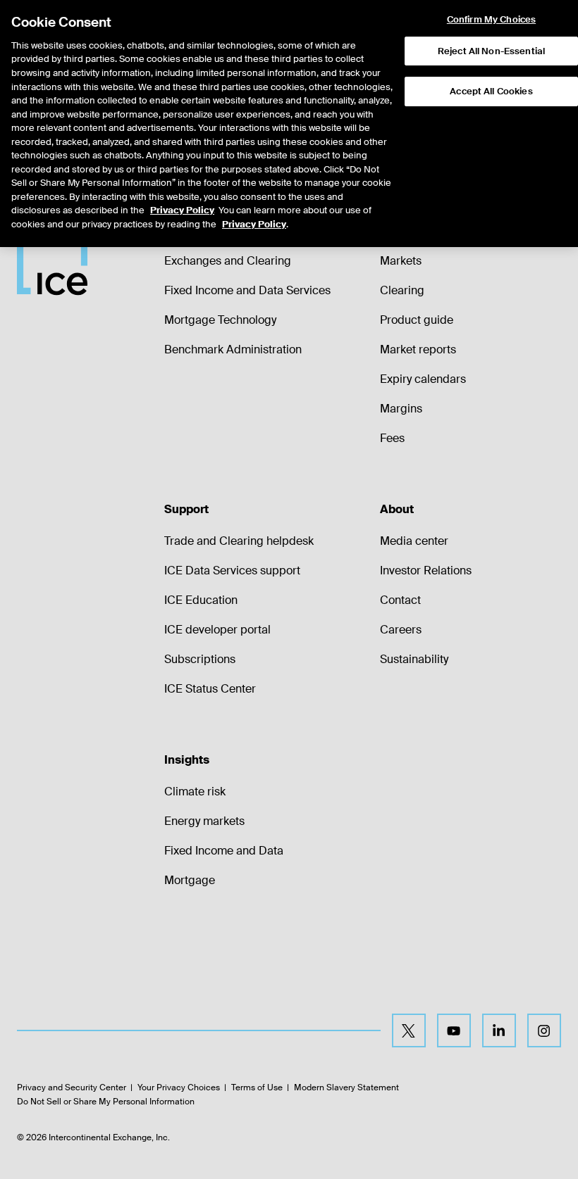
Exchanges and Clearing (227, 260)
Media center (414, 541)
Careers (401, 629)
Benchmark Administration (233, 349)
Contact (400, 600)
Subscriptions (199, 659)
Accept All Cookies (491, 91)
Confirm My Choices (491, 19)
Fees (392, 438)
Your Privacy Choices (178, 1087)
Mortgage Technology (220, 320)
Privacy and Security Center (71, 1087)
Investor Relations (426, 570)
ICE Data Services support (232, 570)
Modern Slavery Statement (346, 1087)
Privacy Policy (182, 210)
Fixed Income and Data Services (247, 290)
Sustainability (414, 659)
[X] (409, 1030)
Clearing (402, 290)
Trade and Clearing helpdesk (239, 541)
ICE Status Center (210, 688)
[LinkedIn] (499, 1030)
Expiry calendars (423, 379)
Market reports (418, 349)
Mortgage (189, 880)
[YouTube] (454, 1030)
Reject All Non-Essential (491, 51)
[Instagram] (544, 1030)
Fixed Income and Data (223, 850)
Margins (401, 408)
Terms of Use (257, 1087)
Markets (401, 260)
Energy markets (204, 821)
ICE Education (201, 600)
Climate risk (195, 791)
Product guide (416, 320)
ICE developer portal (217, 629)
